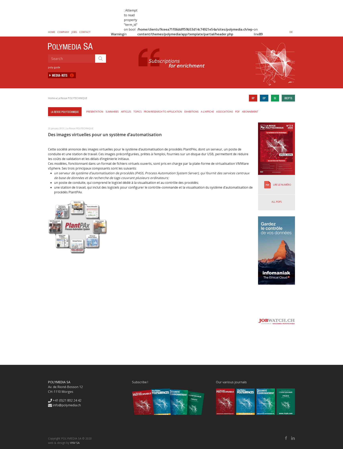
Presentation (94, 111)
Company (63, 32)
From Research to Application (163, 111)
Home (51, 32)
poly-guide (54, 67)
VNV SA (75, 443)
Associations (224, 111)
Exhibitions (191, 111)
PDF (237, 111)
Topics (137, 111)
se (275, 98)
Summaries (112, 111)
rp (253, 98)
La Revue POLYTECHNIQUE (72, 98)
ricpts (288, 98)
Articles (126, 111)
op (264, 98)
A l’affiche (207, 111)
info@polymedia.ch (67, 405)
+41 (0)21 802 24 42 (66, 400)
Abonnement (250, 111)
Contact (85, 32)
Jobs (74, 32)
